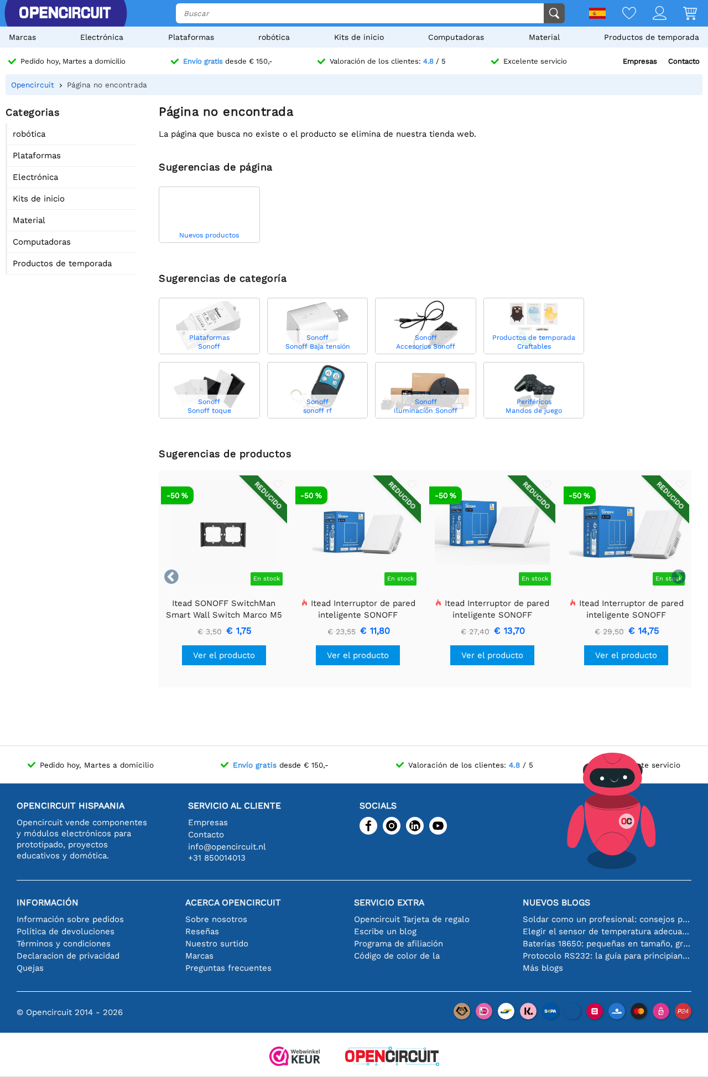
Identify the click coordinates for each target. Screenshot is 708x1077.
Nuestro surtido (216, 944)
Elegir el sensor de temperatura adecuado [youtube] (607, 931)
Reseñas (202, 931)
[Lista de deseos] (621, 14)
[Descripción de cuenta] (651, 14)
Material (544, 37)
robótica (274, 37)
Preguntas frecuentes (228, 968)
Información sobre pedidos (70, 919)
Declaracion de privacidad (68, 956)
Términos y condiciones (64, 944)
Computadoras (456, 37)
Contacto (684, 61)
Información (48, 902)
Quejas (30, 968)
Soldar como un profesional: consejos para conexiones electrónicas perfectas (607, 919)
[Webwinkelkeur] (294, 1057)
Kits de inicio (359, 37)
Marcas (22, 37)
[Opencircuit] (392, 1057)
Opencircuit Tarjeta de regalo (412, 919)
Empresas (640, 61)
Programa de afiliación (398, 944)
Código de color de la (397, 956)
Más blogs (543, 968)
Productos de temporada (651, 37)
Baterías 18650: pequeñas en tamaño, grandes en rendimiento (607, 944)
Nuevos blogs (556, 902)
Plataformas (191, 37)
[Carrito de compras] (682, 14)
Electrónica (101, 37)
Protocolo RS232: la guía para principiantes (607, 956)
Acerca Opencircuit (233, 902)
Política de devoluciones (65, 931)
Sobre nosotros (216, 919)
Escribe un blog (385, 931)
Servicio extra (389, 902)
